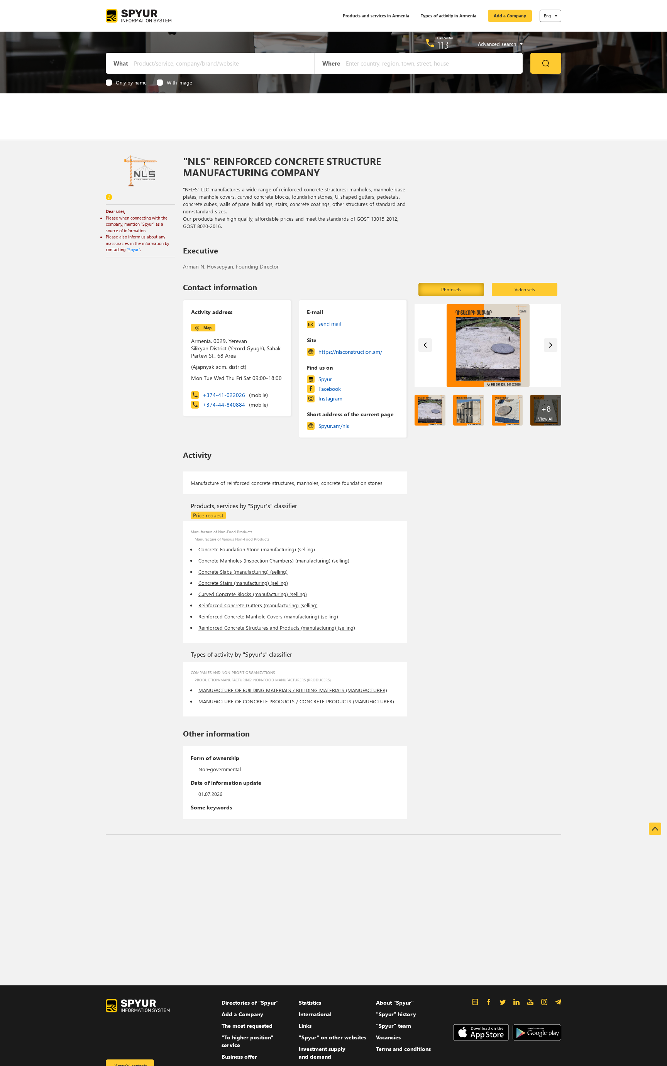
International (315, 1014)
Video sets (525, 289)
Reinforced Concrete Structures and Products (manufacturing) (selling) (276, 627)
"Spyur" (133, 249)
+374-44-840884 (235, 404)
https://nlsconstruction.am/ (350, 351)
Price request (208, 515)
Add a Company (510, 15)
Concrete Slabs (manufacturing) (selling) (243, 571)
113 (443, 45)
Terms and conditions (403, 1048)
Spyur (325, 379)
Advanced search (497, 44)
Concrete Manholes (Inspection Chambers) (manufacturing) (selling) (273, 560)
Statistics (310, 1002)
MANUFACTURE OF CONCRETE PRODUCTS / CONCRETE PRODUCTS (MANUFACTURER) (296, 701)
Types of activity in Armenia (448, 15)
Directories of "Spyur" (250, 1002)
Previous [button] (425, 345)
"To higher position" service (247, 1041)
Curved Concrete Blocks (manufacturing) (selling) (252, 594)
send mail (329, 323)
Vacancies (388, 1037)
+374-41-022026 (235, 395)
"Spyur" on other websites (332, 1037)
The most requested (247, 1025)
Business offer (239, 1056)
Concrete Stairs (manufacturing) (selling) (243, 582)
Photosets (451, 289)
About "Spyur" (395, 1002)
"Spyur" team (393, 1025)
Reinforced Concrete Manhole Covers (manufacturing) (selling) (268, 616)
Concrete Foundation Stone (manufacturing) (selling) (256, 549)
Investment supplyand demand (322, 1052)
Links (305, 1025)
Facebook (329, 388)
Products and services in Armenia (376, 15)
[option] (488, 345)
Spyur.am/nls (333, 425)
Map (207, 327)
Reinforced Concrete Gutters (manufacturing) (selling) (258, 605)
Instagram (330, 398)
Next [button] (550, 345)
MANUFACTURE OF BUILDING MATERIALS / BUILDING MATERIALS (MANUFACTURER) (292, 690)
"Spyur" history (396, 1014)
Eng (547, 15)
